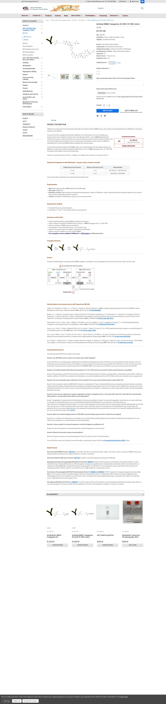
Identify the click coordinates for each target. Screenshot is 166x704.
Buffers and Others (28, 55)
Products (48, 16)
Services (58, 16)
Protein (25, 88)
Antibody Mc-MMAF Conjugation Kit (54, 536)
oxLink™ (25, 130)
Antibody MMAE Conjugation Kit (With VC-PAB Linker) (100, 20)
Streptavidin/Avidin (29, 68)
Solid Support (27, 107)
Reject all (17, 701)
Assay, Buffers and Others (29, 98)
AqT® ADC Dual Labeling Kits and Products (31, 59)
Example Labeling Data (128, 146)
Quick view (57, 525)
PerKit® (25, 118)
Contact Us (37, 15)
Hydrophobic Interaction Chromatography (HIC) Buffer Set (131, 536)
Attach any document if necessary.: (106, 89)
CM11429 (76, 458)
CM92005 (100, 472)
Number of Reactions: (103, 68)
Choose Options (57, 545)
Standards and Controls (30, 94)
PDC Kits (25, 43)
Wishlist (123, 1)
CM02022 (72, 410)
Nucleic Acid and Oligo (30, 82)
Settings (7, 701)
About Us (25, 15)
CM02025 (90, 462)
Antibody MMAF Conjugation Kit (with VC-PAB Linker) (82, 536)
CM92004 (92, 472)
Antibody (25, 63)
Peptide (25, 85)
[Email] (97, 116)
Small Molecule (28, 91)
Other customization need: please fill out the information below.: (115, 78)
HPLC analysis (85, 233)
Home (47, 20)
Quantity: (99, 105)
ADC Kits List (27, 37)
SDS (119, 141)
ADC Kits (25, 33)
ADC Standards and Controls (31, 49)
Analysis (26, 40)
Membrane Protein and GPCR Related (30, 103)
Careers (125, 16)
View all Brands (28, 136)
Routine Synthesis (28, 46)
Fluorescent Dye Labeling (28, 78)
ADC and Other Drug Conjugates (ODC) (29, 29)
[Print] (101, 116)
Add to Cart (133, 545)
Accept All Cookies (30, 701)
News (66, 16)
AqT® (25, 121)
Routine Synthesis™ (29, 127)
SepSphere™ (27, 124)
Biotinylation (27, 66)
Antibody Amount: (102, 62)
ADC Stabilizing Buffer (105, 535)
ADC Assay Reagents (28, 52)
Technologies (90, 15)
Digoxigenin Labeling (29, 71)
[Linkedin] (105, 116)
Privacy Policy (123, 697)
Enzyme (25, 74)
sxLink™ (25, 133)
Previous (47, 47)
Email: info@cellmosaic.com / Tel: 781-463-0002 (101, 1)
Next (93, 47)
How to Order (76, 15)
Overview (53, 120)
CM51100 (71, 452)
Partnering (103, 16)
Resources (114, 15)
